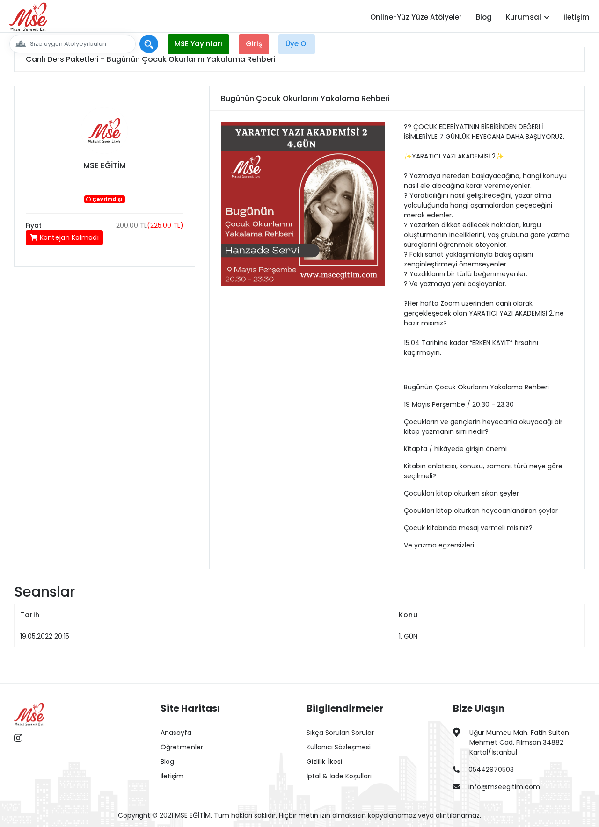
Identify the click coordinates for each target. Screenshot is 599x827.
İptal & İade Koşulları (339, 776)
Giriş (254, 44)
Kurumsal (524, 17)
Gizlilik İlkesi (324, 761)
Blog (484, 17)
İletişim (576, 17)
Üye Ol (296, 44)
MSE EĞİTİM (104, 165)
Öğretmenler (182, 747)
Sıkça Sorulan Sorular (340, 732)
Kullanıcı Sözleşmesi (339, 747)
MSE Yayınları (198, 44)
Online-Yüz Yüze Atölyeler (416, 17)
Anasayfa (176, 732)
